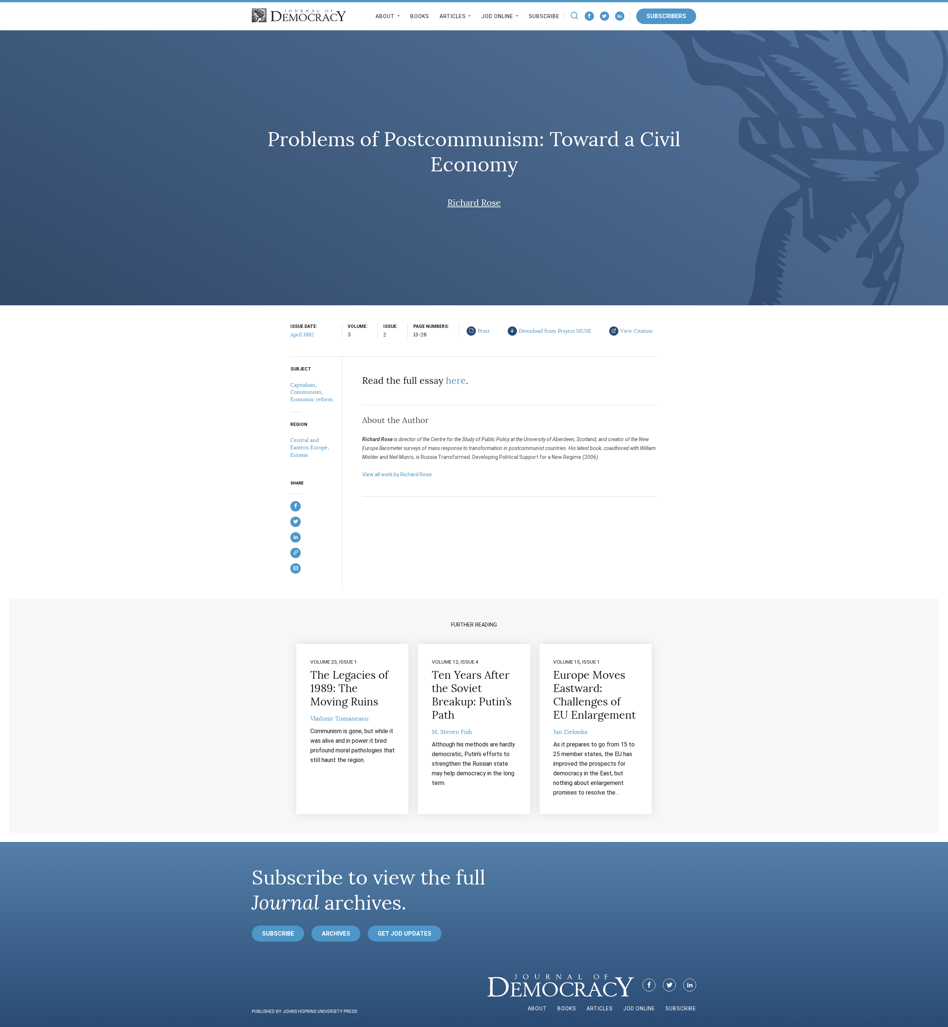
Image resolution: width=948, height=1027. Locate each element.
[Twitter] (604, 16)
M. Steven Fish (452, 732)
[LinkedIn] (619, 16)
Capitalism (303, 385)
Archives (336, 933)
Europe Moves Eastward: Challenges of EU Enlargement (594, 695)
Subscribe (544, 16)
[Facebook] (589, 16)
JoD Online (497, 16)
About (385, 16)
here (456, 380)
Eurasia (299, 455)
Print (484, 331)
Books (419, 16)
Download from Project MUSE (555, 331)
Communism (305, 392)
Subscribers (666, 16)
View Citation (636, 331)
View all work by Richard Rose (397, 474)
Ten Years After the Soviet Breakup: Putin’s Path (471, 695)
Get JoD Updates (404, 933)
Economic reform (311, 399)
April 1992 (302, 334)
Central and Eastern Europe (309, 444)
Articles (453, 16)
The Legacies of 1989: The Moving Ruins (349, 688)
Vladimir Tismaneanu (339, 718)
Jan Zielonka (570, 732)
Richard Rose (474, 202)
